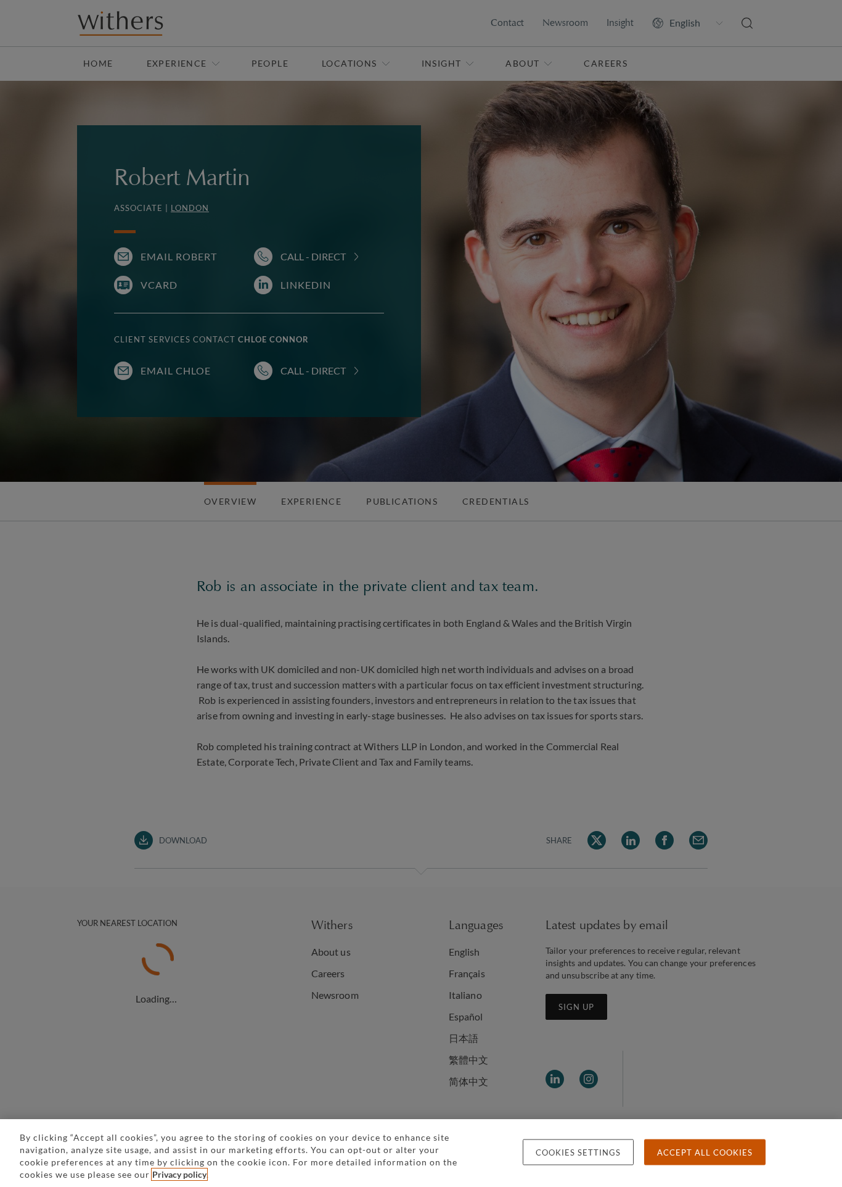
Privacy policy (179, 1174)
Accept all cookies (705, 1152)
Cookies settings (578, 1152)
